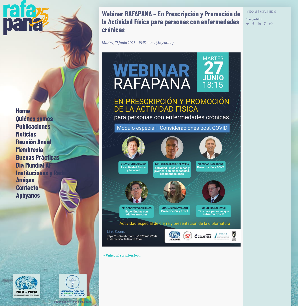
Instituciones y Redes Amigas (42, 176)
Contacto (27, 187)
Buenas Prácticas (37, 157)
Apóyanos (28, 195)
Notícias (26, 134)
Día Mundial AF (34, 165)
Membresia (29, 149)
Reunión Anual (33, 142)
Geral (263, 11)
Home (23, 111)
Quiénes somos (34, 118)
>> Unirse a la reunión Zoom (121, 255)
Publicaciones (33, 126)
